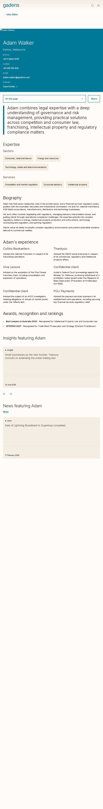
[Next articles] (11, 394)
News (6, 411)
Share (94, 99)
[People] (4, 14)
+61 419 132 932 (11, 68)
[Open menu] (98, 6)
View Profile (9, 86)
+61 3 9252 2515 (11, 59)
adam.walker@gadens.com (16, 77)
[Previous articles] (4, 394)
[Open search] (92, 6)
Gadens (11, 5)
